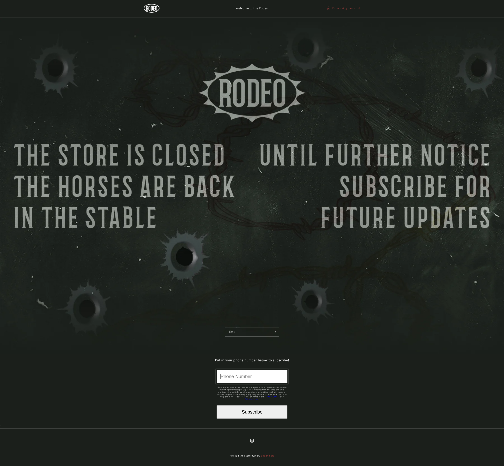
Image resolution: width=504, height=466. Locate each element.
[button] (343, 8)
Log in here (267, 455)
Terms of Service (272, 396)
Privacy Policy (251, 399)
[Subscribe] (274, 331)
